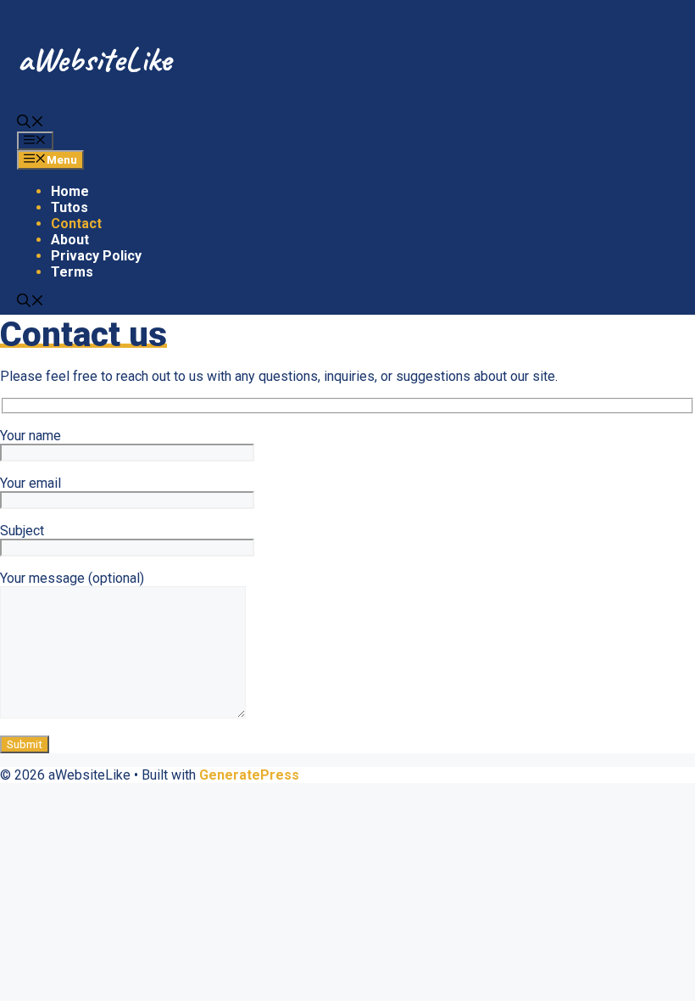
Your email (30, 483)
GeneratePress (249, 775)
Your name (30, 436)
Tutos (69, 207)
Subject (22, 531)
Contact (76, 223)
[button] (30, 123)
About (70, 240)
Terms (72, 272)
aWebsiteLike (94, 59)
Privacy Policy (96, 256)
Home (70, 191)
